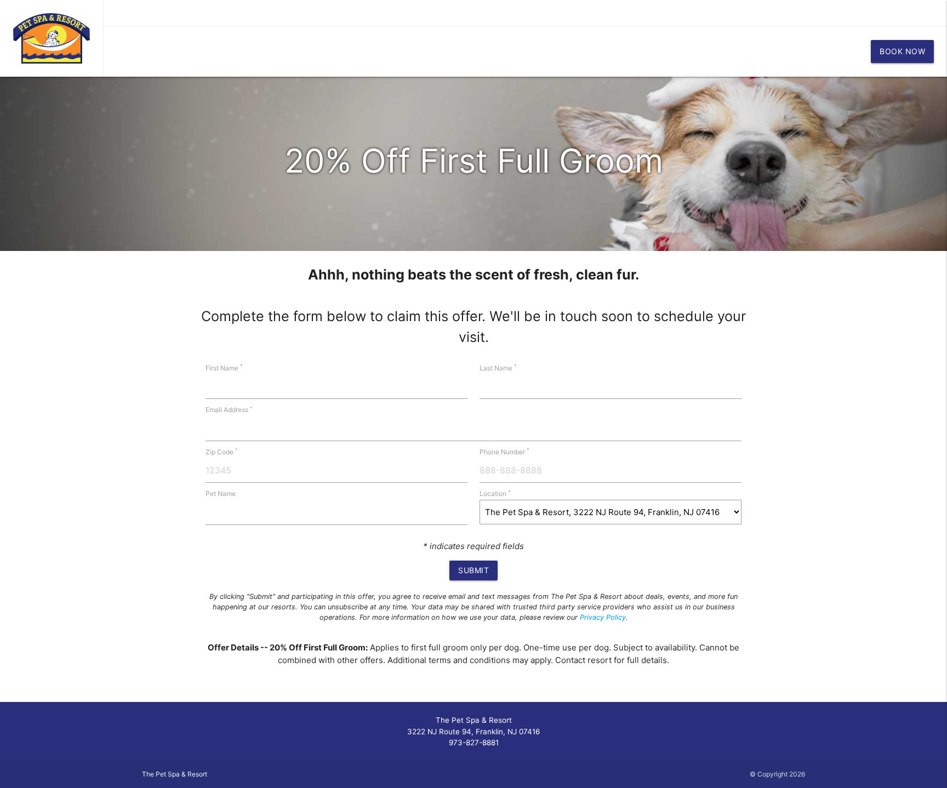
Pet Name (221, 493)
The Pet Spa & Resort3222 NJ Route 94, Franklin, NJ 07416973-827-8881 (473, 731)
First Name (224, 368)
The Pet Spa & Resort (174, 774)
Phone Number (504, 452)
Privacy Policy (603, 617)
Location (495, 493)
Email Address (229, 410)
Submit (473, 570)
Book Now (902, 51)
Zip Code (222, 452)
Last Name (498, 368)
